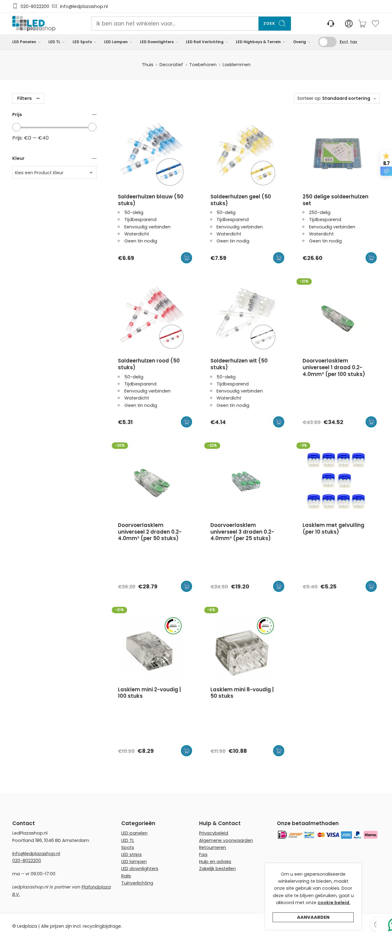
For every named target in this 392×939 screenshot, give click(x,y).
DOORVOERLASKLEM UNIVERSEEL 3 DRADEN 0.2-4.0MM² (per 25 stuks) (242, 531)
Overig (299, 41)
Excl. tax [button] (348, 42)
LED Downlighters (157, 41)
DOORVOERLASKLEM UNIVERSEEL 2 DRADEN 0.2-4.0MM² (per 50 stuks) (150, 531)
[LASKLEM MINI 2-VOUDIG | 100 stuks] (152, 647)
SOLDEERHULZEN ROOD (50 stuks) (149, 364)
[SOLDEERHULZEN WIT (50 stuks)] (244, 318)
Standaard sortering (346, 98)
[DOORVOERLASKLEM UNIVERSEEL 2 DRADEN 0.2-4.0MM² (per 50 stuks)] (152, 482)
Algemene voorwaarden (226, 840)
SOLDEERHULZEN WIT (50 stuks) (239, 364)
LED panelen (134, 833)
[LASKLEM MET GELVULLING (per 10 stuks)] (337, 482)
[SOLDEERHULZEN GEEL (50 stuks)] (244, 154)
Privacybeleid (213, 833)
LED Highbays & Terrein (258, 41)
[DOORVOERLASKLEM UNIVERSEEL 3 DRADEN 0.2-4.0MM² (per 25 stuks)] (244, 482)
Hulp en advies (215, 861)
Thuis (147, 65)
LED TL (54, 41)
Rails (126, 876)
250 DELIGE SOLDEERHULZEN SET (335, 200)
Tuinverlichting (137, 883)
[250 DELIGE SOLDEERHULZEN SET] (337, 154)
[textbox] (54, 172)
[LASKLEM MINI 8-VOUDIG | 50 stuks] (244, 647)
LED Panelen (24, 41)
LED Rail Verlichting (205, 41)
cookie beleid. (334, 903)
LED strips (131, 854)
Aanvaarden (313, 917)
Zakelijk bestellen (217, 869)
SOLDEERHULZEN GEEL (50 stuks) (240, 200)
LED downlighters (139, 869)
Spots (127, 847)
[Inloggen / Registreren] (348, 23)
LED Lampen (116, 41)
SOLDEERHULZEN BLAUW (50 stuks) (150, 200)
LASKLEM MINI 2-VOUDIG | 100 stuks (149, 693)
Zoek (269, 23)
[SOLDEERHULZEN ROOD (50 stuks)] (152, 318)
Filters (24, 98)
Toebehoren (203, 65)
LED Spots (82, 41)
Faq (203, 854)
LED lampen (134, 861)
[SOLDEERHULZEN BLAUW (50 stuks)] (152, 154)
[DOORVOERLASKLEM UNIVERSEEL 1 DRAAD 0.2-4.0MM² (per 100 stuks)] (337, 318)
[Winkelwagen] (362, 23)
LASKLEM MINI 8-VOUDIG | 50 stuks (242, 693)
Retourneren (212, 847)
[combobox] (54, 172)
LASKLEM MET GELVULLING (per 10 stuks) (333, 528)
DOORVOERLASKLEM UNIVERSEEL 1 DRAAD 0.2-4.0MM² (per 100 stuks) (334, 367)
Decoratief (171, 65)
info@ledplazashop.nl (83, 6)
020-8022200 (35, 6)
